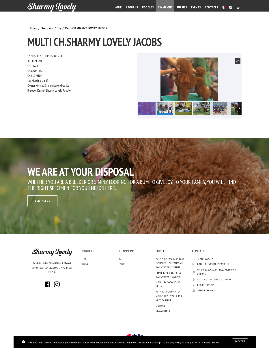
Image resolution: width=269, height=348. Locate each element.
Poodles (148, 7)
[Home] (51, 7)
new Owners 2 (163, 311)
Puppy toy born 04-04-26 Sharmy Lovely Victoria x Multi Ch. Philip (169, 296)
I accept (240, 341)
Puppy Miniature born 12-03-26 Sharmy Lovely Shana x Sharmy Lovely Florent (170, 263)
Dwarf (85, 264)
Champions (165, 7)
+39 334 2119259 (205, 258)
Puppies (182, 7)
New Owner (161, 306)
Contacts (211, 7)
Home (118, 7)
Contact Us (42, 201)
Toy (59, 28)
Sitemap (201, 290)
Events (196, 7)
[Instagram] (238, 7)
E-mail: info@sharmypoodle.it (213, 264)
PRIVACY (211, 290)
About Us (132, 7)
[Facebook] (230, 7)
